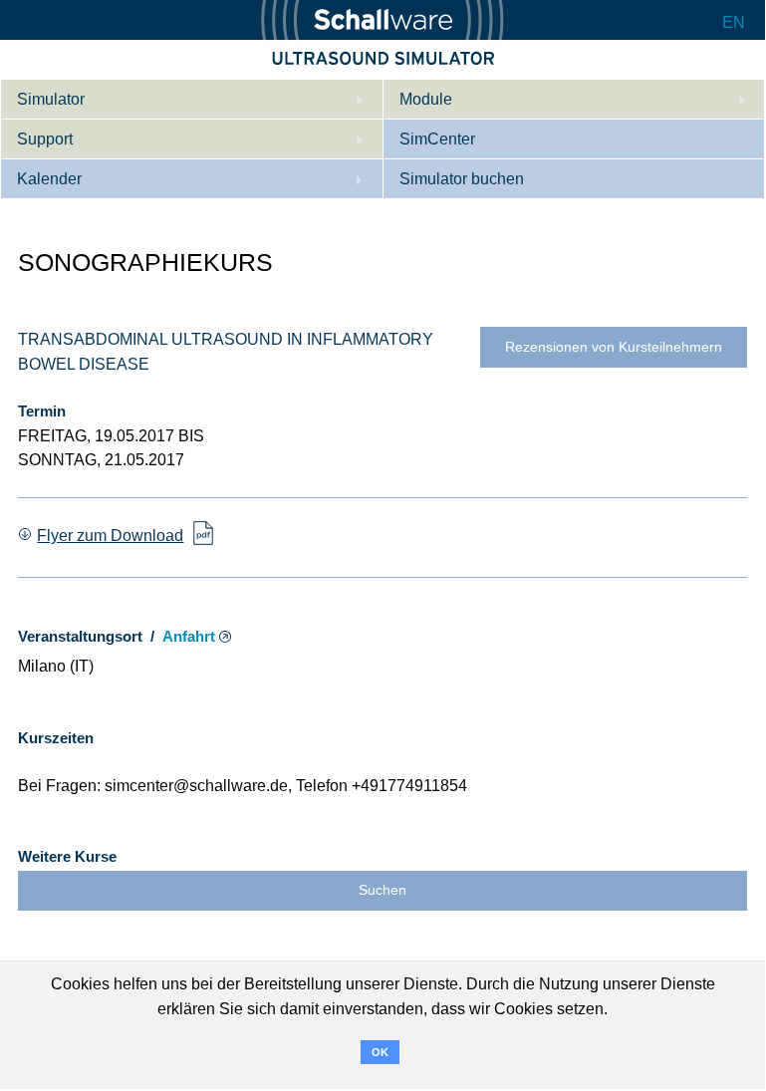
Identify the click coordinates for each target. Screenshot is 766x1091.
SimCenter (437, 139)
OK (380, 1052)
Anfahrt (188, 637)
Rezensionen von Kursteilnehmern (613, 347)
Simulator (51, 99)
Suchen (382, 890)
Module (425, 99)
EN (733, 22)
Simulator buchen (461, 178)
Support (45, 139)
